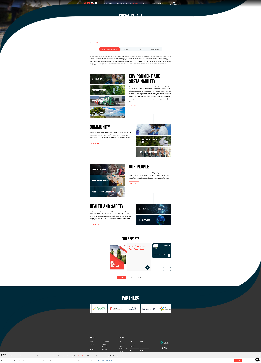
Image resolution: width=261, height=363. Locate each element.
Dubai (120, 346)
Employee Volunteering (148, 152)
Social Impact (136, 3)
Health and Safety (154, 49)
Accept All (238, 360)
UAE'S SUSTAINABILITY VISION (102, 112)
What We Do (120, 3)
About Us (111, 3)
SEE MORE (133, 106)
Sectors (128, 3)
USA (141, 341)
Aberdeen (132, 344)
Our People (140, 49)
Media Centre (146, 3)
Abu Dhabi (122, 344)
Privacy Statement (102, 360)
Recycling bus (97, 101)
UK (131, 341)
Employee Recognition (101, 180)
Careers (153, 3)
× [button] (259, 355)
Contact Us (160, 3)
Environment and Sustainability (109, 49)
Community (127, 49)
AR (174, 3)
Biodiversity (97, 79)
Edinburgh (132, 346)
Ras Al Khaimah (123, 348)
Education (143, 129)
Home (105, 3)
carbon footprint (99, 90)
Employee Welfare (99, 169)
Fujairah (121, 351)
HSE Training (144, 209)
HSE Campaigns (144, 220)
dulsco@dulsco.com (82, 355)
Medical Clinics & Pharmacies (104, 191)
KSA (131, 350)
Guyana (142, 350)
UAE (120, 341)
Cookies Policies (111, 360)
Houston (142, 344)
